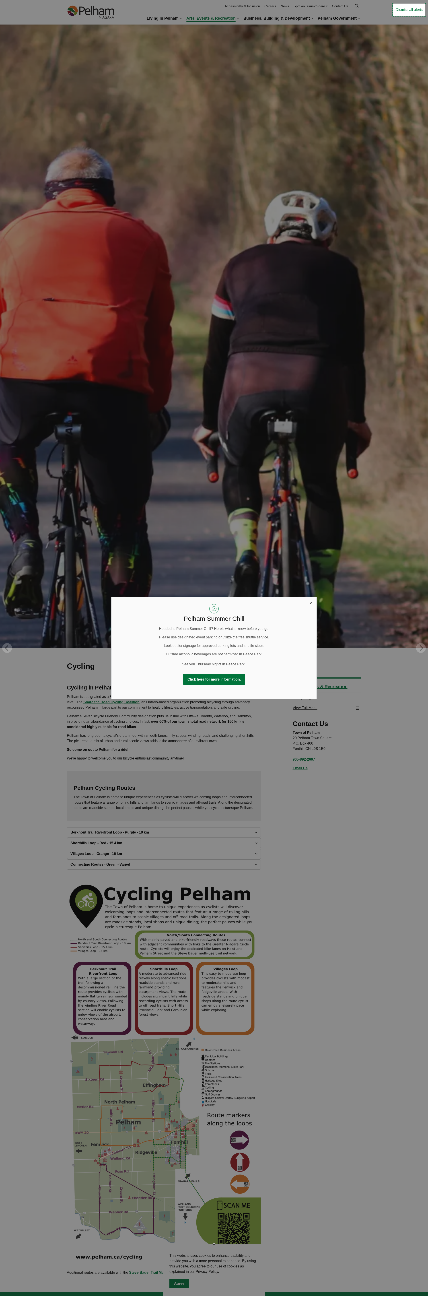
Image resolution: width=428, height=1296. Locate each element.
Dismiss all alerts (409, 10)
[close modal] (311, 602)
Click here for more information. (214, 679)
